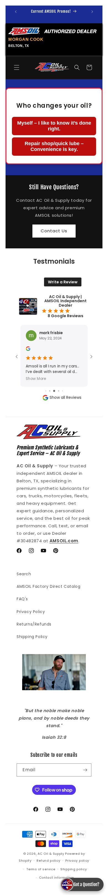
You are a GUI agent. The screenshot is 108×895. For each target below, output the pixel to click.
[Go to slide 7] (62, 390)
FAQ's (22, 599)
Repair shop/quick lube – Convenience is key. (54, 146)
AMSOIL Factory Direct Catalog (48, 586)
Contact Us (54, 231)
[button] (17, 67)
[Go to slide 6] (58, 391)
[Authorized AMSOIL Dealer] (54, 31)
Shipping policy (73, 869)
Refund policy (48, 860)
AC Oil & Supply (51, 853)
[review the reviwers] (28, 349)
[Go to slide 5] (54, 391)
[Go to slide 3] (45, 390)
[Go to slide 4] (49, 391)
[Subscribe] (85, 769)
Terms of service (40, 869)
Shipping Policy (32, 636)
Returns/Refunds (34, 624)
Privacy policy (77, 860)
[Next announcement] (92, 12)
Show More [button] (36, 378)
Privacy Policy (31, 611)
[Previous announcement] (16, 12)
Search (24, 574)
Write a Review (63, 282)
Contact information (56, 877)
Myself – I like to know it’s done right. (54, 126)
